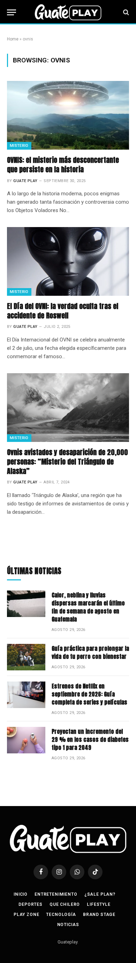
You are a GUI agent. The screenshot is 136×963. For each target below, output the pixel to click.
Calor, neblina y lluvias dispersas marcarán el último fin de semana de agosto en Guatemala (88, 607)
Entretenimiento (56, 894)
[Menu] (11, 12)
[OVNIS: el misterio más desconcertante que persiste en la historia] (68, 115)
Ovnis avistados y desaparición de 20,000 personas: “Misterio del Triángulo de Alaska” (67, 461)
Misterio (19, 145)
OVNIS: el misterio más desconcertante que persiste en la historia (63, 165)
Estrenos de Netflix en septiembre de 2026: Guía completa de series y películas (89, 694)
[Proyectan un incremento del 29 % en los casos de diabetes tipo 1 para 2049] (26, 740)
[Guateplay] (68, 12)
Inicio (21, 894)
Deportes (30, 904)
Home (12, 39)
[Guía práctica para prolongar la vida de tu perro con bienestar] (26, 657)
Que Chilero (65, 904)
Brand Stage (99, 914)
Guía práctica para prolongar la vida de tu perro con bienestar (90, 652)
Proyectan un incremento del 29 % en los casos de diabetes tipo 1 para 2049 (90, 739)
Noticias (68, 924)
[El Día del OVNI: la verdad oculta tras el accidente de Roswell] (68, 261)
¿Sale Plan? (99, 894)
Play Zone (26, 914)
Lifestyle (99, 904)
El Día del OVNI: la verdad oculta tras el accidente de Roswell (62, 311)
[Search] (125, 12)
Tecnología (61, 914)
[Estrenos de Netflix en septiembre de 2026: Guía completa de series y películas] (26, 695)
